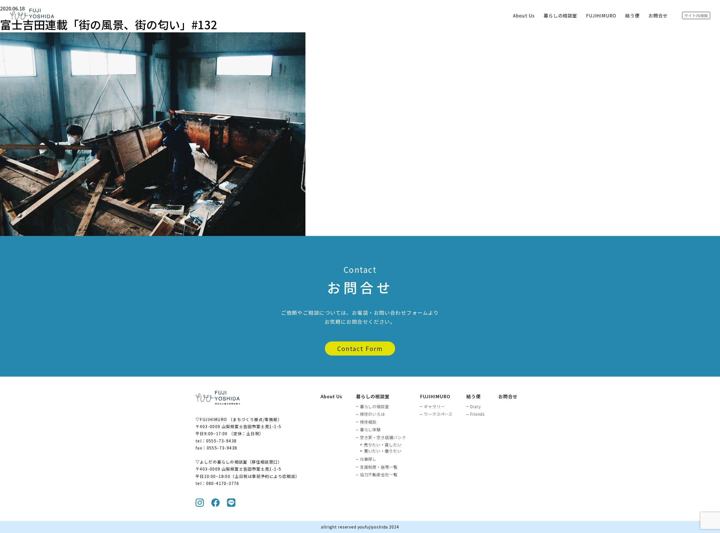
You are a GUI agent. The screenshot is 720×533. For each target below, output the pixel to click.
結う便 (632, 15)
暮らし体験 (370, 429)
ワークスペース (438, 414)
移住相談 (368, 421)
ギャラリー (434, 406)
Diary (475, 406)
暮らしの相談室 (560, 15)
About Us (524, 15)
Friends (477, 414)
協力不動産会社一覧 (379, 474)
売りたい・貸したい (383, 444)
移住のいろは (372, 414)
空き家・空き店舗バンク (383, 437)
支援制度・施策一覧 (379, 466)
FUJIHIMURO (601, 15)
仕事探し (368, 459)
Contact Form (360, 348)
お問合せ (658, 15)
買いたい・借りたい (383, 451)
